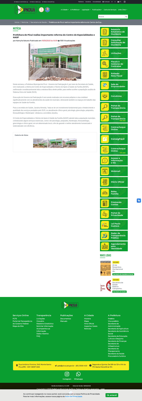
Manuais (63, 321)
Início (17, 22)
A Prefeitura (74, 10)
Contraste (107, 1)
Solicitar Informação (44, 326)
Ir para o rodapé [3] (48, 1)
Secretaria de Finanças (117, 341)
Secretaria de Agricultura (118, 329)
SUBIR (103, 389)
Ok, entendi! (112, 395)
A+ (112, 1)
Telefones (81, 1)
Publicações (96, 10)
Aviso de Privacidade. (73, 396)
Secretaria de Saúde (39, 22)
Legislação (85, 10)
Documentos (65, 319)
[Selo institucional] (41, 9)
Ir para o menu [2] (35, 1)
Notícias (25, 22)
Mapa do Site (18, 326)
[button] (126, 16)
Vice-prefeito (113, 321)
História (87, 319)
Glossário (40, 321)
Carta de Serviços (110, 10)
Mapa (86, 321)
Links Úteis (122, 10)
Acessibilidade (97, 1)
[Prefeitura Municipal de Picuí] (25, 10)
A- (115, 1)
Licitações (40, 319)
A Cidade (64, 10)
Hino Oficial (89, 324)
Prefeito (111, 319)
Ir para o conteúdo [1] (21, 1)
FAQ (38, 336)
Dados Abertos (42, 334)
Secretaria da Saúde (116, 354)
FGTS (15, 319)
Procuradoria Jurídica (117, 356)
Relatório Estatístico (44, 324)
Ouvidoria (88, 1)
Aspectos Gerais (90, 326)
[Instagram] (124, 2)
